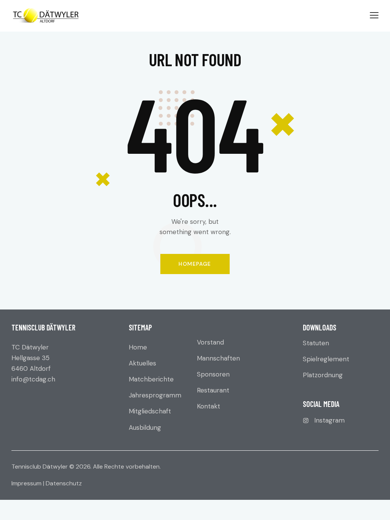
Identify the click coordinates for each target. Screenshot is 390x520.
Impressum (26, 483)
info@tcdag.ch (33, 379)
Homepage (195, 263)
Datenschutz (64, 483)
